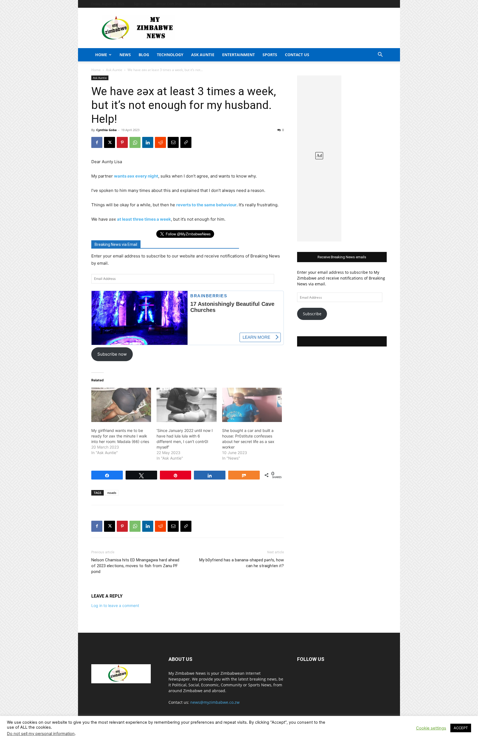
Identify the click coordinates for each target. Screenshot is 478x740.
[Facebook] (96, 142)
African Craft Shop (169, 4)
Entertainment (238, 54)
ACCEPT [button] (461, 728)
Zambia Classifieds (284, 4)
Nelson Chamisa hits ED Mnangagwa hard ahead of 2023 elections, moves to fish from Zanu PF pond (135, 565)
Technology (170, 54)
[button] (380, 55)
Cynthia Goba (106, 130)
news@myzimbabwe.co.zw (215, 702)
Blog (144, 54)
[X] (109, 142)
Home (101, 54)
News (125, 54)
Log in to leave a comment (115, 605)
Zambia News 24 (223, 4)
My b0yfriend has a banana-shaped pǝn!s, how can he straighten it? (241, 562)
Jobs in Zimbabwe (252, 4)
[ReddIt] (160, 142)
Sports (270, 54)
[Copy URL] (185, 142)
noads (111, 493)
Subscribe (312, 313)
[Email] (173, 142)
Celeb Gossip (197, 4)
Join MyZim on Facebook (341, 341)
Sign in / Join (143, 4)
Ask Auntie (202, 54)
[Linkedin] (147, 142)
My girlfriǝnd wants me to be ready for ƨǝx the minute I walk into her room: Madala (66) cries (120, 436)
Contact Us (310, 4)
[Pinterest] (122, 142)
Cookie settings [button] (431, 728)
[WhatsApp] (135, 142)
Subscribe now (112, 354)
